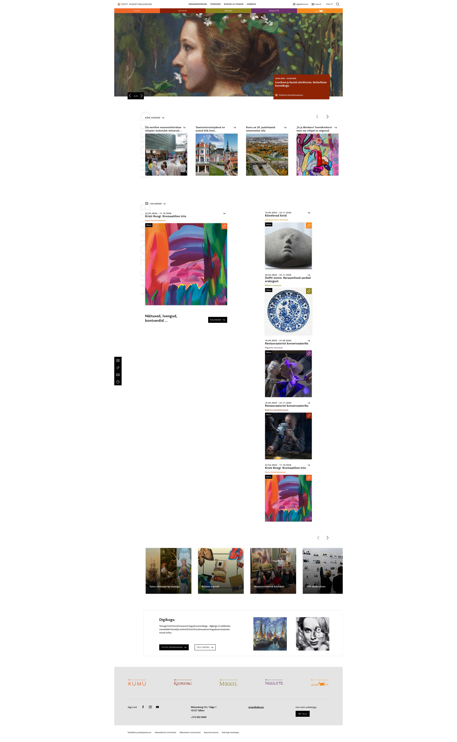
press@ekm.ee (256, 707)
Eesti (328, 4)
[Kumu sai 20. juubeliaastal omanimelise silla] (267, 157)
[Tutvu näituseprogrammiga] (168, 573)
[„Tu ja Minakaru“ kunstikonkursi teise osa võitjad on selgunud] (318, 157)
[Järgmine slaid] (141, 96)
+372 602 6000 (198, 717)
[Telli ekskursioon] (325, 573)
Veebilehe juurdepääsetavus (139, 732)
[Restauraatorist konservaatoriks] (288, 373)
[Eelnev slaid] (130, 96)
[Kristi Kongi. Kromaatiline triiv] (186, 264)
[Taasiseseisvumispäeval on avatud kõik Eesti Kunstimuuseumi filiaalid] (217, 157)
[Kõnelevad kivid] (288, 245)
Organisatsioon (198, 4)
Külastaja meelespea (230, 732)
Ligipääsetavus (302, 4)
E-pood (318, 4)
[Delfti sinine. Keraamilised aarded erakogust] (288, 311)
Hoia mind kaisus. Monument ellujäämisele (293, 84)
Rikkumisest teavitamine (190, 732)
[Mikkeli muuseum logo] (228, 10)
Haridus (251, 4)
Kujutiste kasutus (211, 732)
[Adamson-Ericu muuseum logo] (320, 10)
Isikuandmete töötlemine (165, 732)
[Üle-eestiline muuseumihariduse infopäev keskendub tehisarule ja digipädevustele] (166, 157)
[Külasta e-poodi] (221, 573)
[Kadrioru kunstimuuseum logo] (183, 10)
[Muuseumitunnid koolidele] (273, 573)
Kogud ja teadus (233, 4)
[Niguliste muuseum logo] (274, 10)
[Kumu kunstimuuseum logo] (137, 10)
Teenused (215, 4)
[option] (301, 86)
